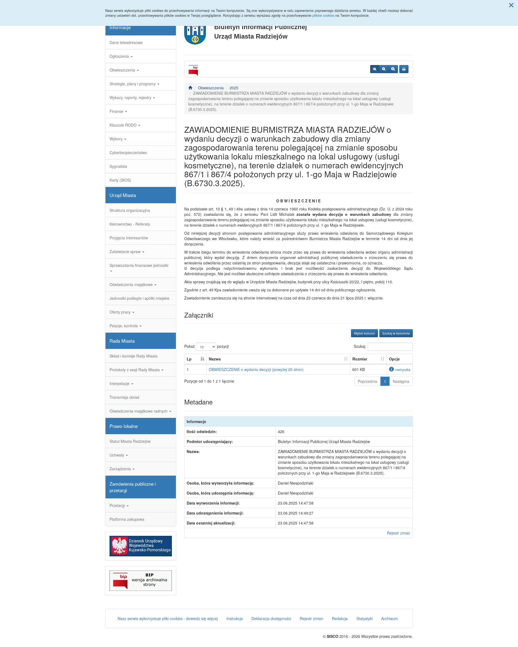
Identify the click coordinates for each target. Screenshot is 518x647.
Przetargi (118, 505)
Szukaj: (360, 346)
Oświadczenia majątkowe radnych (139, 411)
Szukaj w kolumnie (396, 333)
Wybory (117, 138)
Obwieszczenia (123, 70)
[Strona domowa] (190, 87)
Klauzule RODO (124, 125)
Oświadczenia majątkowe (132, 284)
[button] (511, 5)
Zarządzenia (121, 468)
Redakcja (340, 618)
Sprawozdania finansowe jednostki (139, 265)
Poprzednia (367, 381)
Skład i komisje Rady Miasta (134, 356)
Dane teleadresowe (126, 42)
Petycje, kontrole (124, 325)
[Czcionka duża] (393, 69)
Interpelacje (120, 383)
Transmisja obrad (124, 397)
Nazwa (215, 359)
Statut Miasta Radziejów (130, 441)
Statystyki (364, 618)
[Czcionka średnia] (383, 69)
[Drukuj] (403, 69)
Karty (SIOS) (120, 180)
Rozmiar (359, 359)
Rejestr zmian (398, 533)
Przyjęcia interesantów (129, 237)
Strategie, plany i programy (133, 83)
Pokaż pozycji (206, 346)
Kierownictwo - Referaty (130, 224)
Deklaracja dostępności (271, 618)
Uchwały (117, 455)
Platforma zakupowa (127, 519)
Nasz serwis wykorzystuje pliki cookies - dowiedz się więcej (168, 618)
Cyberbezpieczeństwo (128, 152)
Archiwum (389, 618)
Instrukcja (234, 618)
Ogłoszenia (120, 56)
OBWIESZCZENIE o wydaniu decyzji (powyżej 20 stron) (256, 369)
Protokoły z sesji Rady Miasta (135, 369)
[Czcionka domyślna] (374, 69)
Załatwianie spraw (126, 251)
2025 (234, 87)
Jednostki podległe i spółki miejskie (139, 298)
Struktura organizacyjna (130, 210)
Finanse (117, 111)
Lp (189, 359)
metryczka (402, 369)
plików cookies (323, 15)
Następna (401, 381)
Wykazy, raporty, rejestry (131, 97)
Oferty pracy (121, 312)
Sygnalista (118, 166)
